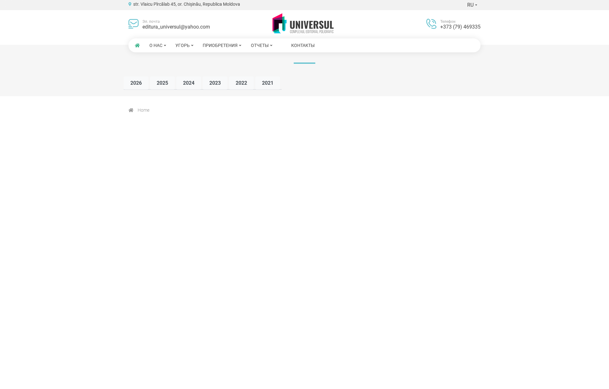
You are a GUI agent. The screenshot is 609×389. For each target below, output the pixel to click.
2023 (215, 83)
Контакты (303, 45)
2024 (188, 83)
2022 (241, 83)
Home (143, 110)
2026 (136, 83)
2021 (267, 83)
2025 (162, 83)
